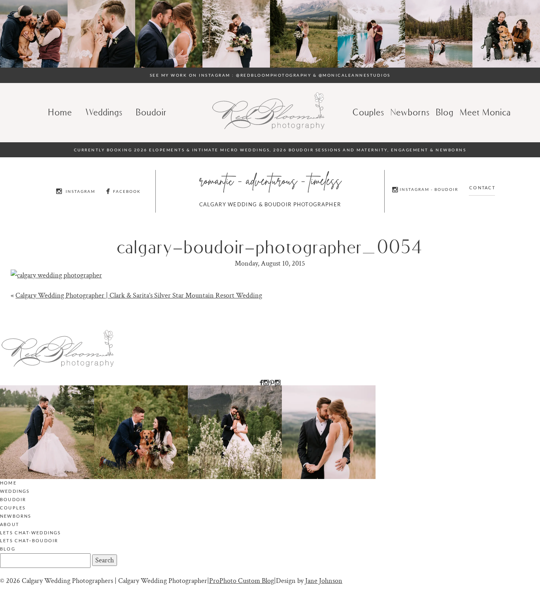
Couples (369, 112)
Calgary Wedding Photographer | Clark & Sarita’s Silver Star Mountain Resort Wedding (138, 295)
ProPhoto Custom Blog (241, 580)
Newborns (410, 112)
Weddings (104, 112)
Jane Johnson (323, 580)
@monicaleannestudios (355, 75)
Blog (7, 548)
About (9, 524)
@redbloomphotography (273, 75)
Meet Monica (485, 112)
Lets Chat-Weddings (30, 532)
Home (60, 112)
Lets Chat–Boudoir (29, 540)
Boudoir (151, 112)
